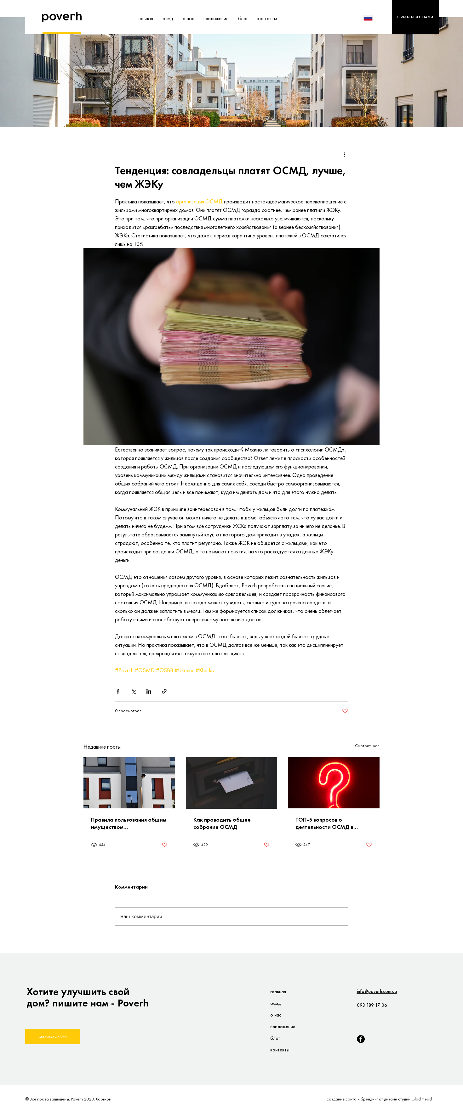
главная (278, 992)
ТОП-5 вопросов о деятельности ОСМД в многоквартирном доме (326, 823)
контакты (279, 1050)
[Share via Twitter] (133, 691)
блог (275, 1038)
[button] (415, 17)
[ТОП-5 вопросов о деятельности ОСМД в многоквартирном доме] (334, 782)
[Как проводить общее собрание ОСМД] (231, 783)
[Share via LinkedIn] (149, 691)
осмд (275, 1003)
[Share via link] (164, 691)
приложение (282, 1026)
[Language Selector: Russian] (372, 18)
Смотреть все (367, 745)
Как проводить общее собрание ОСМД (222, 823)
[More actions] (344, 154)
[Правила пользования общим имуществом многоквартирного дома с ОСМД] (129, 782)
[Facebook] (361, 1039)
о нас (275, 1015)
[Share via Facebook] (118, 691)
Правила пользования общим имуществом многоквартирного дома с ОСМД (128, 823)
